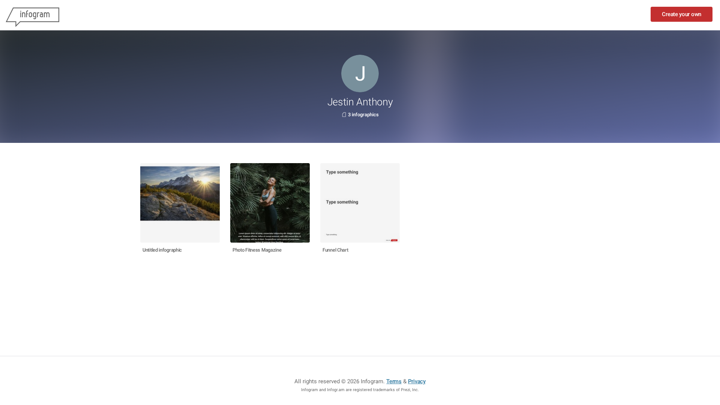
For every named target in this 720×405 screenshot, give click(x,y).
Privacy (417, 381)
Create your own (681, 14)
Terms (394, 381)
